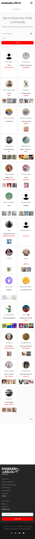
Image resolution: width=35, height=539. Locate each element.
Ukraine (26, 123)
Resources (5, 493)
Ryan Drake (9, 146)
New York (26, 376)
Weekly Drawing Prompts (9, 485)
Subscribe (17, 519)
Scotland (25, 95)
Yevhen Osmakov (26, 118)
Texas (26, 151)
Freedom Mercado (26, 230)
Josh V (25, 315)
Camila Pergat (9, 174)
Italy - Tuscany (9, 376)
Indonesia (26, 179)
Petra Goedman (9, 118)
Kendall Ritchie (26, 343)
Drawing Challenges (7, 482)
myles (26, 258)
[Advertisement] (17, 444)
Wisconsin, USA (9, 67)
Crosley (9, 258)
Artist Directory (6, 487)
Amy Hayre (9, 62)
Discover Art (5, 479)
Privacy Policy (14, 528)
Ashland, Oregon (9, 348)
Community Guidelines (25, 528)
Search (17, 42)
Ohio (26, 320)
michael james (26, 371)
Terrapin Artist (9, 315)
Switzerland (26, 67)
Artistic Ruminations (9, 202)
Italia (9, 95)
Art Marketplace (6, 490)
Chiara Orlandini (9, 371)
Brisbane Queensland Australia (12, 236)
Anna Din (9, 399)
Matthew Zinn (26, 146)
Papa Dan (26, 90)
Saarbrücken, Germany (9, 179)
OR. (9, 151)
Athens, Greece (9, 404)
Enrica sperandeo (9, 90)
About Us (4, 504)
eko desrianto (26, 174)
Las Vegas (26, 236)
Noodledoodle (26, 202)
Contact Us (5, 506)
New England (26, 348)
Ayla (9, 230)
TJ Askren (9, 343)
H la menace (26, 62)
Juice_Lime (9, 287)
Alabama (26, 264)
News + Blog (5, 501)
